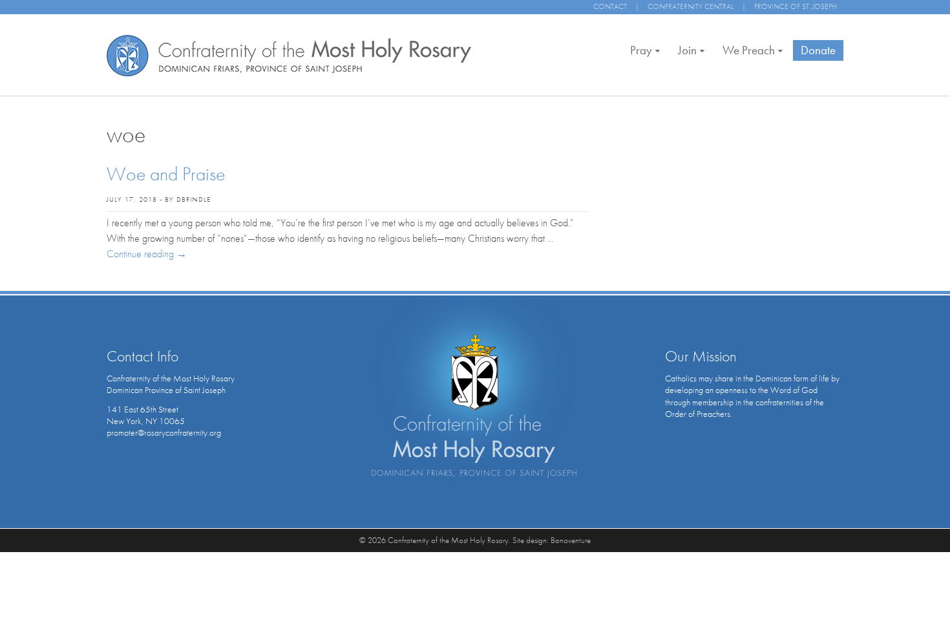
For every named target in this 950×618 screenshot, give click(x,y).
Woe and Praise (166, 174)
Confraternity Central (691, 6)
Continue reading (147, 254)
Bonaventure (571, 540)
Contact (610, 6)
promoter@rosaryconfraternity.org (164, 432)
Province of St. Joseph (795, 6)
